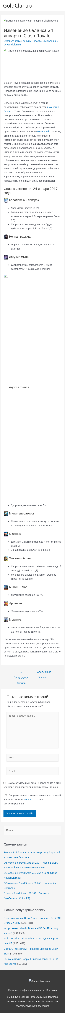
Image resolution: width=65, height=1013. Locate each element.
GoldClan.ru (17, 5)
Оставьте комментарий (17, 41)
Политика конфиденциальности (26, 990)
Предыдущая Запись (21, 672)
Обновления (49, 41)
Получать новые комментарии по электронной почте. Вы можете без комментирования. (32, 799)
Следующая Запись (44, 672)
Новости (36, 41)
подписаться (31, 799)
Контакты (51, 990)
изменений (43, 131)
